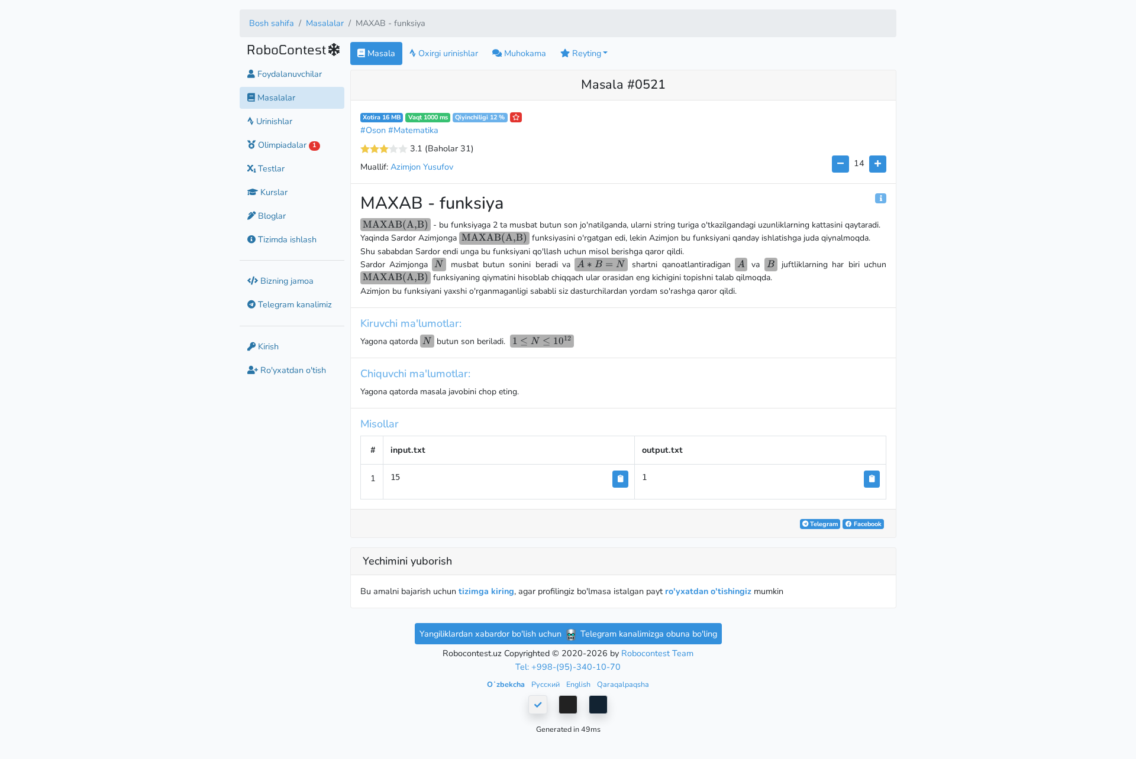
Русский (546, 684)
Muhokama (524, 53)
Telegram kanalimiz (294, 305)
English (579, 684)
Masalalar (325, 23)
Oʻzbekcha (507, 684)
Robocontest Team (657, 653)
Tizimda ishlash (286, 239)
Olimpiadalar (286, 145)
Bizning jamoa (286, 281)
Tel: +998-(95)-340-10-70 (568, 667)
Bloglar (271, 216)
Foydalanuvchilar (288, 74)
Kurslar (273, 192)
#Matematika (413, 130)
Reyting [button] (585, 53)
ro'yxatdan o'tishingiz (708, 591)
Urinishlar (273, 121)
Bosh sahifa (271, 23)
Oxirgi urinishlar (447, 53)
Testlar (270, 168)
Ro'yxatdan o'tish (292, 370)
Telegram (823, 524)
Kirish (267, 346)
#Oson (373, 130)
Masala (380, 53)
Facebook (867, 524)
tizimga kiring (486, 591)
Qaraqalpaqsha (623, 684)
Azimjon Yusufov (421, 167)
